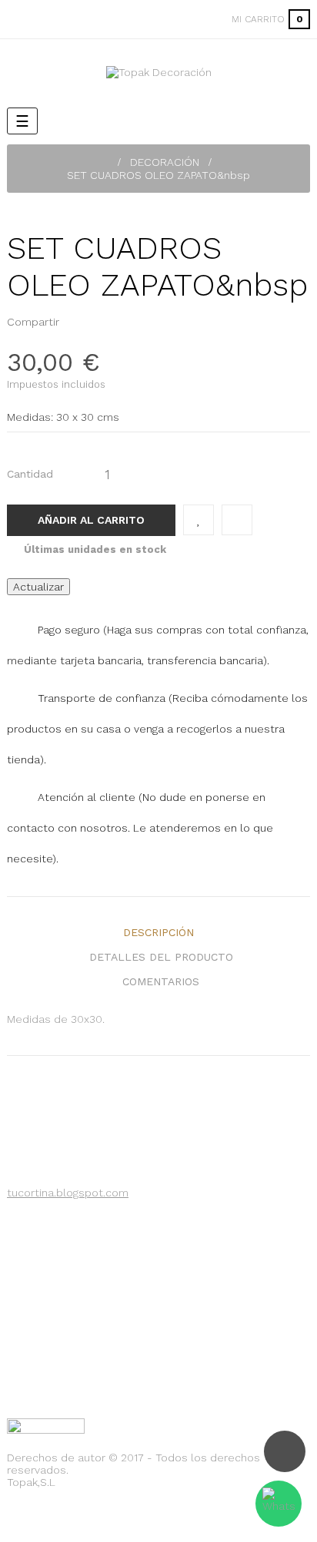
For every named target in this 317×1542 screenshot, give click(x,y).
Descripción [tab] (158, 932)
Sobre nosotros (62, 1219)
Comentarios (160, 981)
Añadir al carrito (91, 520)
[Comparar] (237, 520)
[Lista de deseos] (198, 520)
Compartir (75, 322)
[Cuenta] (200, 19)
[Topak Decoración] (159, 72)
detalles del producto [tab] (161, 957)
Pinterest (99, 322)
